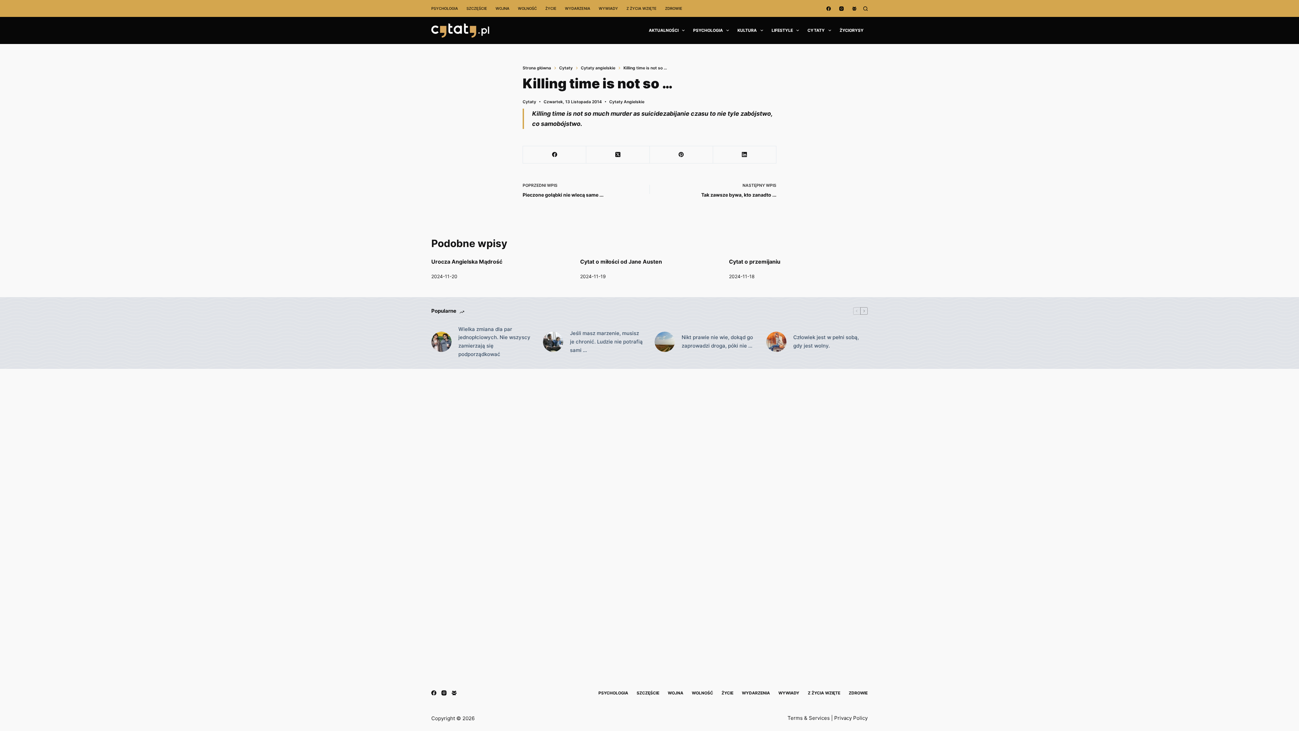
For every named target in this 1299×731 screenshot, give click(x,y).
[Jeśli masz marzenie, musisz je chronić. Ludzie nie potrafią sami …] (553, 342)
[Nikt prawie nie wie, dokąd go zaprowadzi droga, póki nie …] (665, 342)
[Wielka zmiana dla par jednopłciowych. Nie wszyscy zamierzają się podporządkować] (441, 342)
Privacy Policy (851, 718)
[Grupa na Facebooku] (854, 8)
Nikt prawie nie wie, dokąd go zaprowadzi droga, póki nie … (717, 341)
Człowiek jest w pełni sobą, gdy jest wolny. (826, 341)
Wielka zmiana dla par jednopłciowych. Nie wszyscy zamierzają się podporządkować (494, 341)
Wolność (527, 8)
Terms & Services (809, 718)
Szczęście (476, 8)
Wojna (502, 8)
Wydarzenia (577, 8)
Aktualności (664, 30)
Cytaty (816, 30)
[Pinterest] (681, 154)
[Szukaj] (865, 8)
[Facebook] (828, 8)
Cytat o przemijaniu (754, 261)
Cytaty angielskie (626, 101)
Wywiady (608, 8)
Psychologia (444, 8)
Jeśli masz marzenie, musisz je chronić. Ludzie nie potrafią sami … (606, 341)
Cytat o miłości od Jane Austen (621, 261)
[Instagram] (841, 8)
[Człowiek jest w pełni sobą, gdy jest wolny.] (776, 342)
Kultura (747, 30)
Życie (550, 8)
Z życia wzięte (641, 8)
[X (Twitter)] (618, 154)
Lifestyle (782, 30)
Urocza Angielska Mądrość (466, 261)
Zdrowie (673, 8)
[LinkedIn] (744, 154)
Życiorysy (852, 30)
